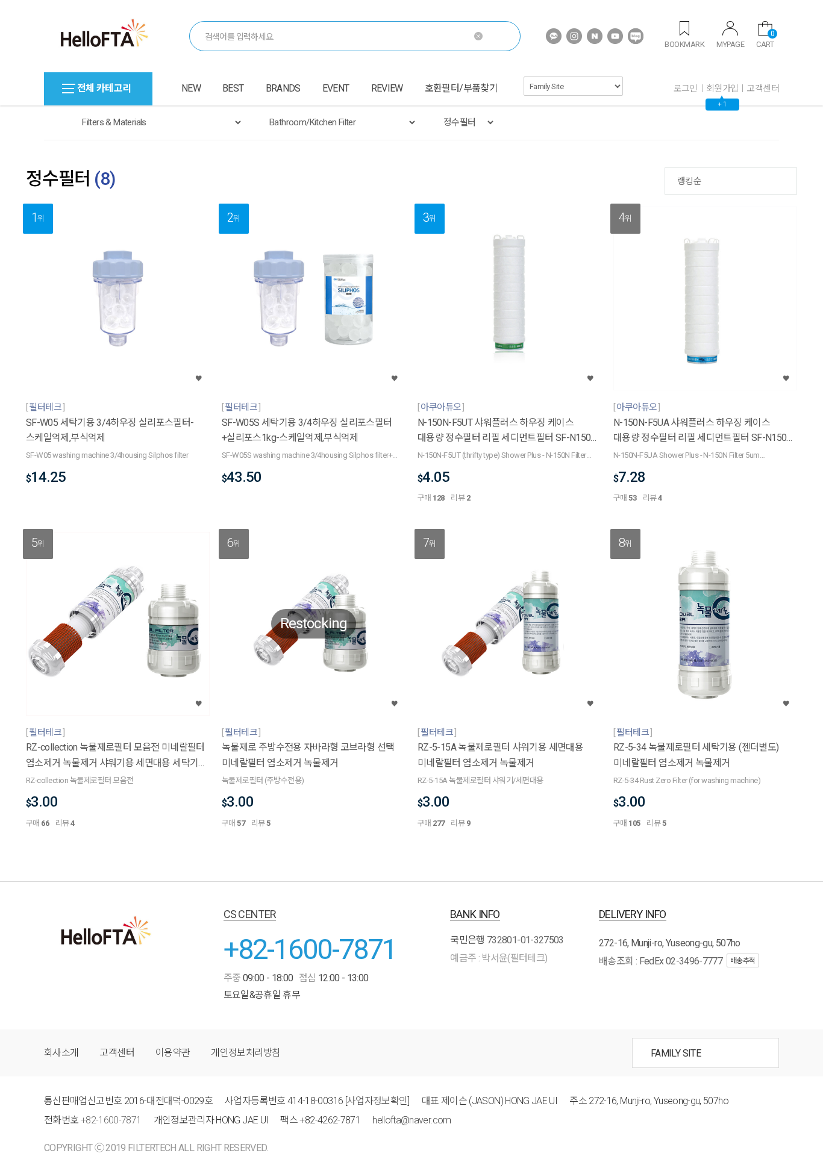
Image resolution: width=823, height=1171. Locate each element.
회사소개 (61, 1052)
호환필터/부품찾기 (461, 88)
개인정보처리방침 (245, 1052)
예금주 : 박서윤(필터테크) (498, 958)
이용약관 (172, 1052)
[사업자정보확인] (377, 1101)
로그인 (686, 88)
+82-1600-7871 (310, 949)
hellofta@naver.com (411, 1120)
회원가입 (722, 88)
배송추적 (743, 961)
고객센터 (762, 88)
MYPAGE (730, 44)
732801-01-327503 (525, 940)
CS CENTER (250, 914)
